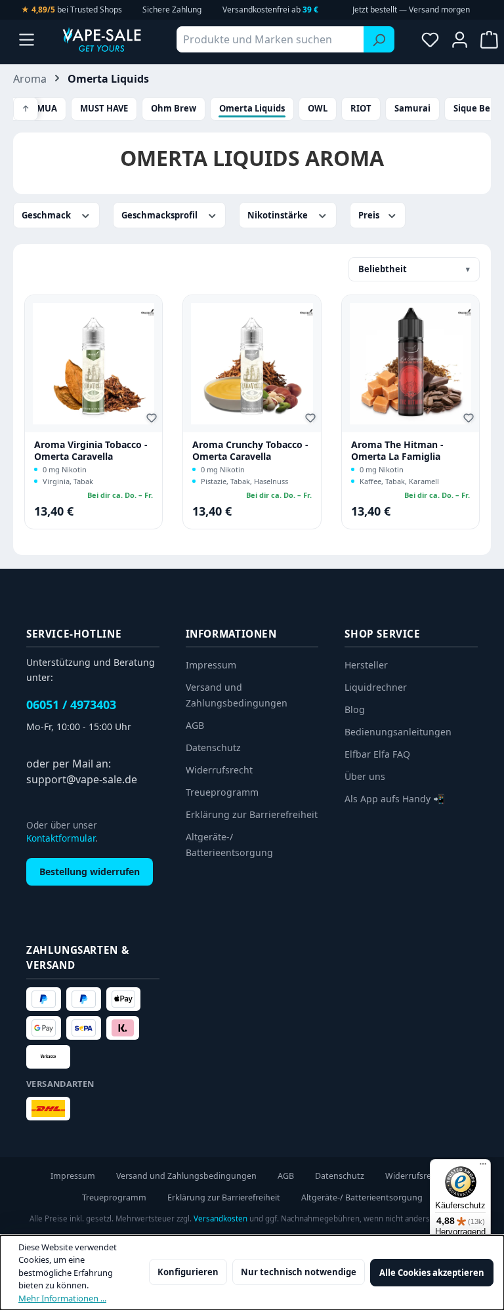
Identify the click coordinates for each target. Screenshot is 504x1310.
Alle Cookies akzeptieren (431, 1273)
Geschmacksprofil (160, 215)
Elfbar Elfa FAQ (377, 754)
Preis (369, 215)
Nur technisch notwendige (298, 1272)
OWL (317, 108)
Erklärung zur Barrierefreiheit (252, 814)
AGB (195, 725)
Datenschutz (213, 747)
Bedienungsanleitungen (398, 732)
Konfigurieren (188, 1272)
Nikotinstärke (278, 215)
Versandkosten (220, 1218)
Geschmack (47, 215)
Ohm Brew (173, 108)
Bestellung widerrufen (89, 871)
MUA (47, 108)
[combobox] (270, 39)
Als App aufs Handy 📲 (395, 798)
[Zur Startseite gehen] (101, 39)
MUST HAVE (104, 108)
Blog (355, 709)
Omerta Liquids (252, 108)
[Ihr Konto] (459, 39)
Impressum (211, 665)
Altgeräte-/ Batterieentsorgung (362, 1197)
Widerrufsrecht (219, 770)
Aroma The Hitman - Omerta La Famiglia (397, 450)
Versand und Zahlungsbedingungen (186, 1175)
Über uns (365, 776)
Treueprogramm (222, 792)
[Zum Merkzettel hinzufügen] (153, 420)
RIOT (360, 108)
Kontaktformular (60, 838)
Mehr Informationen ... (62, 1298)
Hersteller (366, 665)
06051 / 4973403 (71, 704)
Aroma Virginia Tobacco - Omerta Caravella (91, 450)
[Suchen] (379, 39)
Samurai (412, 108)
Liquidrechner (376, 687)
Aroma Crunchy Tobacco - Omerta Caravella (250, 450)
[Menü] (26, 39)
